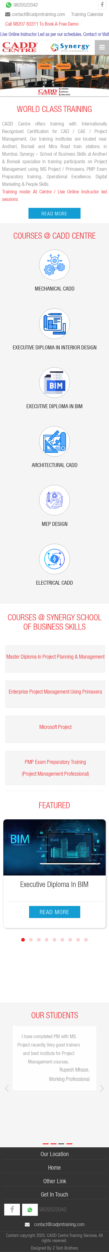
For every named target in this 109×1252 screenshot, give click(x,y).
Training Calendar (87, 14)
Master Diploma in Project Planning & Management (55, 656)
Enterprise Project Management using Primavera (55, 691)
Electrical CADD (54, 583)
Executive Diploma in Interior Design (55, 348)
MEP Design (55, 524)
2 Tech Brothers (65, 1247)
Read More (54, 213)
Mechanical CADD (54, 289)
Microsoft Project (55, 727)
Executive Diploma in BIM (54, 406)
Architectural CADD (55, 465)
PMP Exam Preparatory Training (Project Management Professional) (55, 768)
